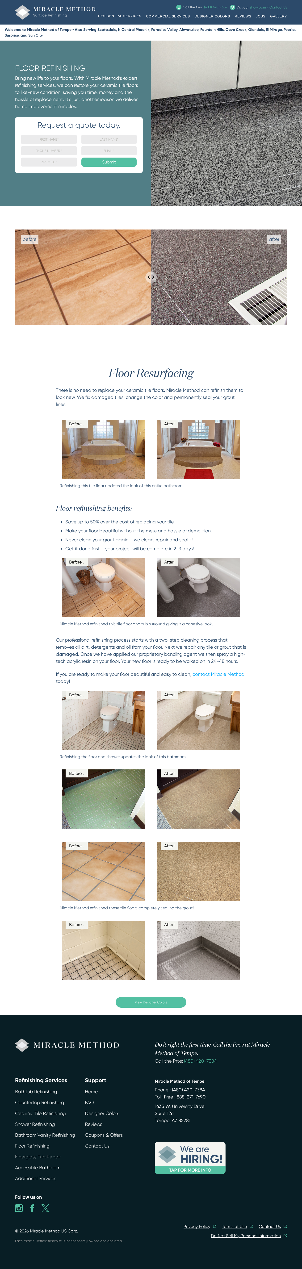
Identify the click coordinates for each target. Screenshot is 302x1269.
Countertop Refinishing (39, 1102)
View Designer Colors (151, 1002)
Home (91, 1091)
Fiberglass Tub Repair (38, 1157)
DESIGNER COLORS (212, 16)
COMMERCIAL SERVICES (168, 16)
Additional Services (35, 1178)
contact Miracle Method (218, 674)
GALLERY (278, 16)
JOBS (260, 16)
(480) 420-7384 (200, 1061)
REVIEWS (243, 16)
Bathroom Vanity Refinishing (45, 1135)
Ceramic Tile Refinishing (40, 1113)
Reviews (93, 1124)
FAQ (89, 1102)
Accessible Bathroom (37, 1167)
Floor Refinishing (32, 1146)
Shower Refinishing (35, 1124)
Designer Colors (102, 1113)
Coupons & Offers (104, 1135)
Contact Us (97, 1146)
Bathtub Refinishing (36, 1091)
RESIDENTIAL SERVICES (119, 16)
